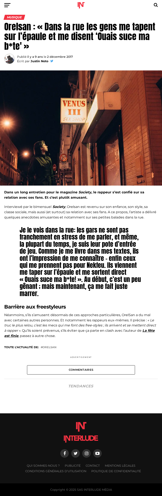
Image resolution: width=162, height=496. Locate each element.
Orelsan (49, 347)
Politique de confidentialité (116, 471)
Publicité (73, 466)
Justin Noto (39, 61)
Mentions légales (120, 466)
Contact (93, 466)
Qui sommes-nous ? (43, 466)
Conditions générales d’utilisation (55, 471)
